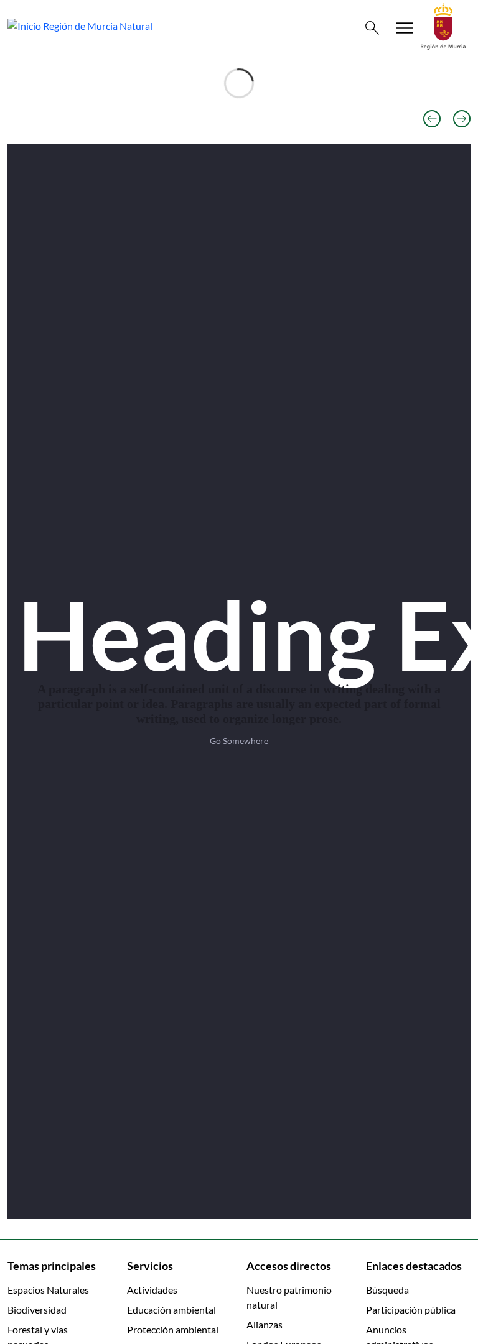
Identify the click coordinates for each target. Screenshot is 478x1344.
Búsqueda (387, 1290)
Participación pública (411, 1309)
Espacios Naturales (48, 1290)
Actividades (152, 1290)
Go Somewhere (239, 740)
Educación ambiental (171, 1309)
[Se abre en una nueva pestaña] (443, 25)
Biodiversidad (37, 1309)
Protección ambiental (172, 1329)
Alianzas (264, 1324)
